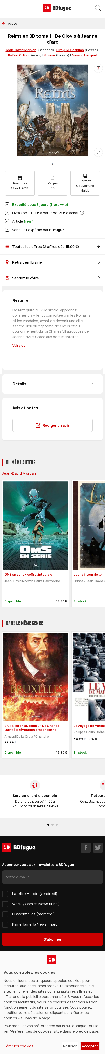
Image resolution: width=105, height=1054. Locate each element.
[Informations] (82, 213)
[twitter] (98, 848)
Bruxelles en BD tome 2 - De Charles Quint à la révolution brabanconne (31, 728)
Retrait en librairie (27, 262)
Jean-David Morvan (21, 50)
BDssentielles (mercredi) (33, 914)
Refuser (70, 1046)
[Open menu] (5, 8)
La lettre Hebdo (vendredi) (34, 893)
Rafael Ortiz (17, 55)
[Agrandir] (98, 152)
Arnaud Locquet (85, 55)
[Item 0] (52, 164)
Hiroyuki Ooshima (70, 50)
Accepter (90, 1046)
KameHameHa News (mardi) (36, 924)
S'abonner (53, 939)
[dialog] (52, 1002)
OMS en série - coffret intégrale (28, 574)
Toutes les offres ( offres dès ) (45, 246)
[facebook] (86, 848)
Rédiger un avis (56, 425)
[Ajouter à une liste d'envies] (98, 68)
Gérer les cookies (18, 1046)
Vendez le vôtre (25, 278)
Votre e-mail (16, 877)
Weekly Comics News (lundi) (36, 903)
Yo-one (49, 55)
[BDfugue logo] (57, 8)
